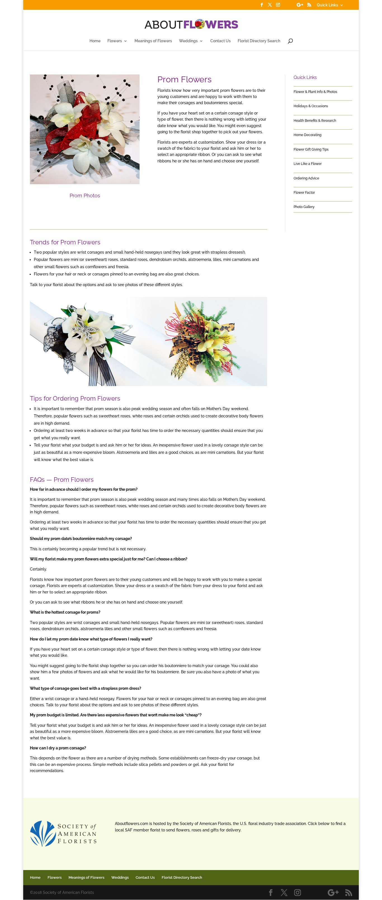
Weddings (188, 41)
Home (94, 41)
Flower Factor (304, 193)
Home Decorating (307, 135)
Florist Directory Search (259, 41)
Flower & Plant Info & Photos (315, 92)
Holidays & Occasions (311, 106)
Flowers (114, 41)
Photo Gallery (304, 207)
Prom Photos (85, 195)
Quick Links (327, 5)
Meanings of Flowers (153, 41)
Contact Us (220, 41)
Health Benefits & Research (315, 121)
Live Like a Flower (308, 164)
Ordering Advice (306, 178)
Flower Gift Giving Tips (311, 149)
